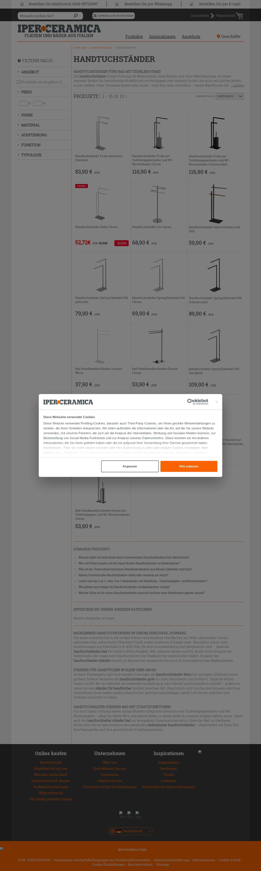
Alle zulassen (188, 466)
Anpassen (130, 466)
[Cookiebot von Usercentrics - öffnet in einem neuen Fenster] (197, 402)
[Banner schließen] (217, 401)
